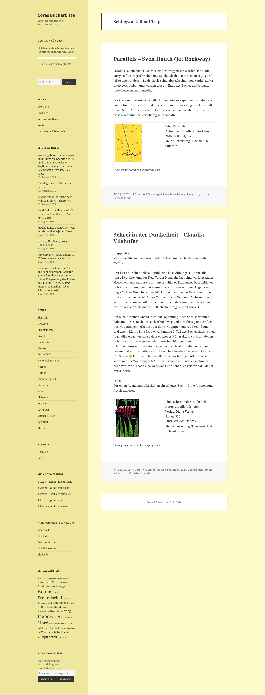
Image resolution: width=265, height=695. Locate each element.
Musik (51, 624)
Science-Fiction (46, 415)
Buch (40, 458)
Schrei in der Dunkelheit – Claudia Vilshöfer (158, 238)
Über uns (43, 113)
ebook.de (43, 536)
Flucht (56, 592)
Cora (137, 194)
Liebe (43, 616)
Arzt (40, 578)
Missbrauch (70, 617)
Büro (116, 198)
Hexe (40, 606)
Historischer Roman (49, 360)
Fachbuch (43, 342)
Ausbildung (47, 578)
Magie (61, 617)
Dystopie (43, 323)
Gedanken (68, 599)
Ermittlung (44, 586)
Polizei (46, 628)
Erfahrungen (45, 330)
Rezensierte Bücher (49, 119)
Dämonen (42, 582)
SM (44, 632)
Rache (63, 628)
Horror (42, 366)
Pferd (70, 623)
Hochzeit (48, 607)
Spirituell (43, 422)
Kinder (65, 607)
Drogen (65, 578)
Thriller (42, 428)
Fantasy (42, 348)
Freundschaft (51, 597)
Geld (50, 603)
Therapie (51, 632)
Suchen (68, 82)
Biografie (43, 317)
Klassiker (43, 385)
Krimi (41, 391)
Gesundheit (44, 354)
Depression (57, 578)
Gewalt (70, 603)
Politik (40, 628)
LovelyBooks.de (47, 548)
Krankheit (56, 611)
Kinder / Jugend (47, 379)
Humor (42, 373)
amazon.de (44, 530)
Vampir (43, 637)
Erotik (41, 336)
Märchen (43, 403)
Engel (49, 582)
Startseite (43, 107)
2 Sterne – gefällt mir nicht (53, 487)
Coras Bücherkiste (56, 15)
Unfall (65, 632)
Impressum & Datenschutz (53, 131)
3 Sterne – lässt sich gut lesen (54, 494)
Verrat (53, 637)
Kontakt (42, 125)
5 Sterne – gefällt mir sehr (53, 506)
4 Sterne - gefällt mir (157, 194)
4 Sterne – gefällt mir (50, 500)
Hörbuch (43, 452)
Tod (59, 632)
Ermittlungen (59, 586)
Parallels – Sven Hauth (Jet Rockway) (161, 58)
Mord (43, 623)
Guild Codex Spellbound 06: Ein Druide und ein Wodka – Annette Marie (56, 214)
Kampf (56, 606)
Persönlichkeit (61, 623)
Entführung (59, 582)
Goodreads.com (47, 542)
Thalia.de (43, 554)
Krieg (67, 611)
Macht (53, 617)
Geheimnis (42, 603)
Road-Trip (125, 198)
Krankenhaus (44, 611)
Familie (45, 591)
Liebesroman (45, 397)
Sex (40, 632)
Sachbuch (43, 409)
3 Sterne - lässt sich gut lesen (162, 469)
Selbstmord (70, 628)
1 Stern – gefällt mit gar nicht (55, 481)
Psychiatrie (55, 628)
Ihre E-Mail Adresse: (49, 668)
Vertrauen (62, 637)
